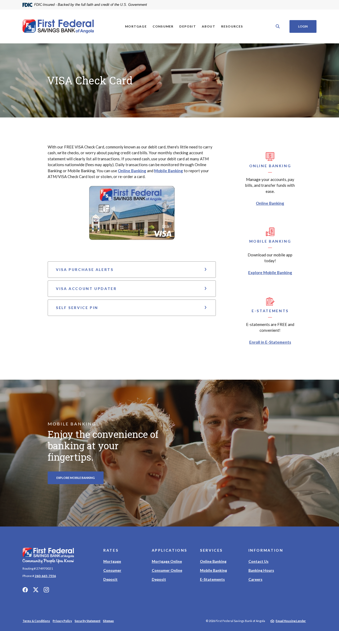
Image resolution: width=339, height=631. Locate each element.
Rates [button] (110, 550)
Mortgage (112, 561)
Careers (255, 579)
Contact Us (258, 561)
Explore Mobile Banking (270, 272)
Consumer (112, 570)
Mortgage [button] (136, 26)
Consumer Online (167, 570)
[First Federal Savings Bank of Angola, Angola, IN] (58, 26)
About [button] (208, 26)
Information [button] (265, 550)
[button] (132, 270)
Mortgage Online (167, 561)
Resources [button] (232, 26)
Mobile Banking (168, 170)
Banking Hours (261, 570)
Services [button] (211, 550)
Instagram (46, 589)
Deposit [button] (187, 26)
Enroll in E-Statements (270, 342)
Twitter (35, 589)
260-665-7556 (45, 576)
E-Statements (212, 579)
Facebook (25, 589)
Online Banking (132, 170)
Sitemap (108, 621)
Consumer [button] (163, 26)
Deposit (110, 579)
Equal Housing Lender (291, 621)
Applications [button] (170, 550)
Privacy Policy (62, 621)
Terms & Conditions (36, 621)
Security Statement (87, 621)
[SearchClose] (278, 26)
